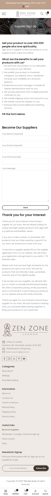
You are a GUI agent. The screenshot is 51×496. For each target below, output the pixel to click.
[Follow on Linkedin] (14, 358)
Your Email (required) (12, 145)
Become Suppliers (10, 429)
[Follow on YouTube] (24, 358)
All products (7, 371)
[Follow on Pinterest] (19, 358)
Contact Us (7, 398)
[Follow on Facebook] (4, 358)
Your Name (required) (12, 134)
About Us (6, 393)
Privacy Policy (8, 416)
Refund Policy (8, 407)
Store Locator (8, 438)
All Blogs (6, 375)
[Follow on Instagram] (9, 358)
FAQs (4, 443)
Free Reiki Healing (10, 380)
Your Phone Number (11, 157)
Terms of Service (10, 402)
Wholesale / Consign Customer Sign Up (20, 434)
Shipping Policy (9, 412)
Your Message (8, 168)
